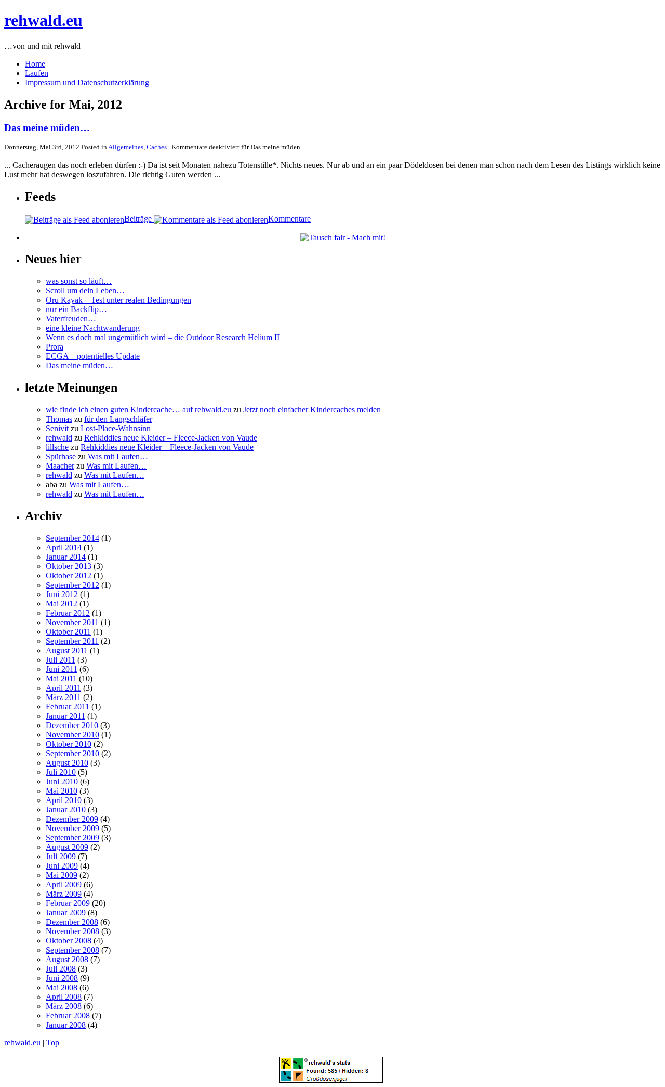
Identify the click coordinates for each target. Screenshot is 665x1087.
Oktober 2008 (68, 940)
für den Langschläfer (118, 419)
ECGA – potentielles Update (93, 356)
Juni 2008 (62, 978)
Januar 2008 (66, 1024)
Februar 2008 (68, 1015)
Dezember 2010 (72, 725)
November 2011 (72, 622)
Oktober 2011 (68, 631)
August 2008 (67, 959)
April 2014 (64, 547)
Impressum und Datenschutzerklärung (87, 82)
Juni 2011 (61, 669)
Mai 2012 (61, 603)
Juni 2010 (62, 781)
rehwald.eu (43, 20)
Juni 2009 (62, 865)
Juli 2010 (61, 772)
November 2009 (72, 828)
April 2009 (64, 884)
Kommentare (289, 218)
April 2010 (64, 800)
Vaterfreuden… (71, 318)
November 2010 (72, 734)
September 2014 (72, 538)
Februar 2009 (68, 903)
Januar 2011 (65, 715)
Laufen (36, 73)
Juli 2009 (61, 856)
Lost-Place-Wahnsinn (116, 428)
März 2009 (64, 893)
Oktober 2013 (68, 566)
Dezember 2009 (72, 818)
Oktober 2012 (68, 575)
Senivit (57, 428)
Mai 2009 (61, 875)
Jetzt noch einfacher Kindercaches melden (312, 409)
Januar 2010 (66, 809)
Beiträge (139, 218)
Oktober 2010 (68, 744)
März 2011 (63, 697)
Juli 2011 (60, 659)
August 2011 (67, 650)
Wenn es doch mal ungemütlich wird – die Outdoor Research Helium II (163, 337)
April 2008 (64, 996)
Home (35, 63)
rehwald (59, 437)
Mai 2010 (61, 790)
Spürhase (61, 456)
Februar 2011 (67, 706)
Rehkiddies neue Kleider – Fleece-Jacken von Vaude (170, 437)
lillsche (57, 447)
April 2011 (63, 687)
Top (52, 1042)
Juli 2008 (61, 968)
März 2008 (64, 1006)
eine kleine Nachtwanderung (93, 327)
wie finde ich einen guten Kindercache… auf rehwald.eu (138, 409)
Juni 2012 (62, 594)
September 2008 (72, 950)
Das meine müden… (47, 127)
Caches (157, 147)
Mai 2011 (61, 678)
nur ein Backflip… (76, 309)
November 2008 (72, 931)
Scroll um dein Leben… (85, 290)
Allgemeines (125, 147)
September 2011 (72, 641)
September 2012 (72, 584)
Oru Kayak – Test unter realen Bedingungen (118, 299)
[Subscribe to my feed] (211, 218)
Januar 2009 (66, 912)
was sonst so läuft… (79, 281)
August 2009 (67, 847)
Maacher (60, 465)
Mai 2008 (61, 987)
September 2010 (72, 753)
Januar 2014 (66, 556)
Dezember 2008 (72, 921)
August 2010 (67, 762)
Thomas (59, 419)
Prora (54, 346)
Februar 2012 (68, 613)
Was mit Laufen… (118, 456)
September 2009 (72, 837)
